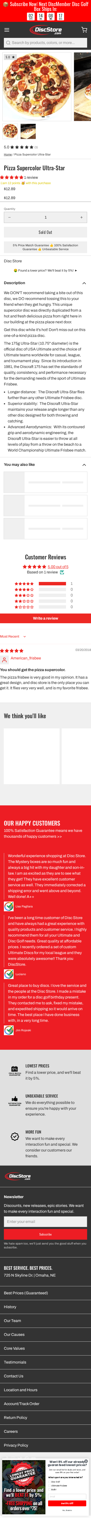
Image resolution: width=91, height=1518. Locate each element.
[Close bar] (88, 3)
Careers (11, 1431)
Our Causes (14, 1334)
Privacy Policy (16, 1445)
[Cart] (82, 30)
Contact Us (13, 1376)
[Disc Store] (45, 30)
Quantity (9, 209)
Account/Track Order (21, 1404)
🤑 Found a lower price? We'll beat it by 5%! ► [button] (46, 270)
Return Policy (15, 1418)
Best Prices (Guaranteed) (26, 1293)
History (10, 1307)
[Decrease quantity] (9, 217)
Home (8, 154)
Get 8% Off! (67, 1503)
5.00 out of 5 (58, 567)
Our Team (12, 1321)
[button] (12, 177)
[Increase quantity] (81, 217)
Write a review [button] (45, 618)
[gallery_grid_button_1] (48, 116)
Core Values (14, 1348)
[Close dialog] (86, 1461)
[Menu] (9, 30)
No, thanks (67, 1510)
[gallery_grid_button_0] (43, 116)
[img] (11, 651)
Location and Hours (20, 1390)
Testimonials (15, 1362)
